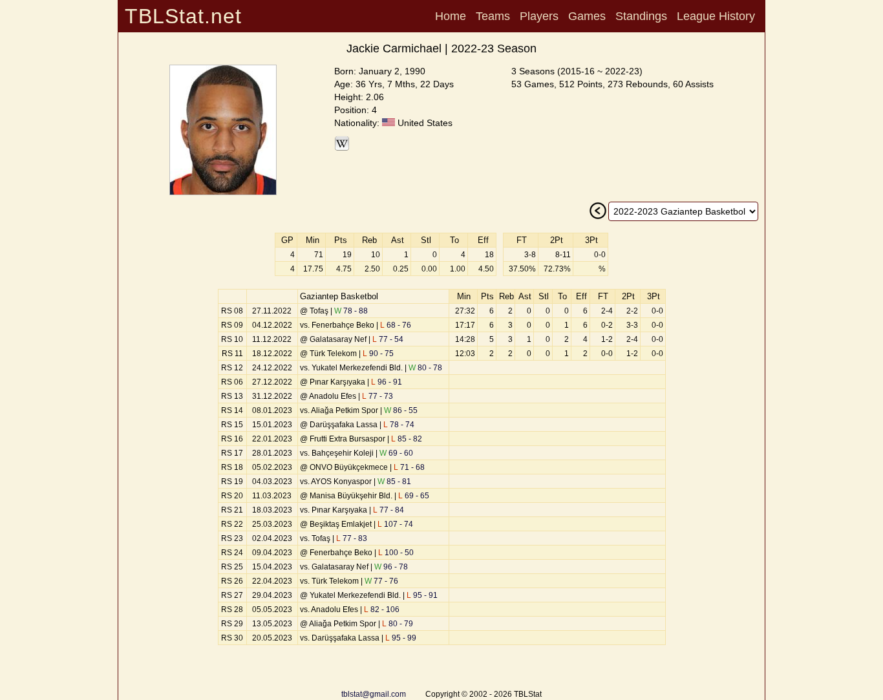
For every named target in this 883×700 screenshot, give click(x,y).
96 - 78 (391, 566)
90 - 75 (378, 353)
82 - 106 (381, 609)
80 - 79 (397, 623)
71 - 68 (409, 467)
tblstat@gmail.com (373, 694)
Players (539, 16)
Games (587, 16)
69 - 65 (413, 495)
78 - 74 (398, 424)
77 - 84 (388, 509)
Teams (493, 16)
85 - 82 (406, 438)
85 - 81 (394, 481)
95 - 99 (400, 637)
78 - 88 (351, 310)
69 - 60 (396, 453)
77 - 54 (387, 339)
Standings (641, 16)
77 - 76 (381, 581)
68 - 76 (395, 325)
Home (450, 16)
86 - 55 (401, 410)
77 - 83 (351, 538)
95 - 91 (422, 595)
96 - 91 (386, 382)
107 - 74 (395, 524)
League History (716, 16)
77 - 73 (377, 396)
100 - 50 (396, 552)
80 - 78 (425, 367)
